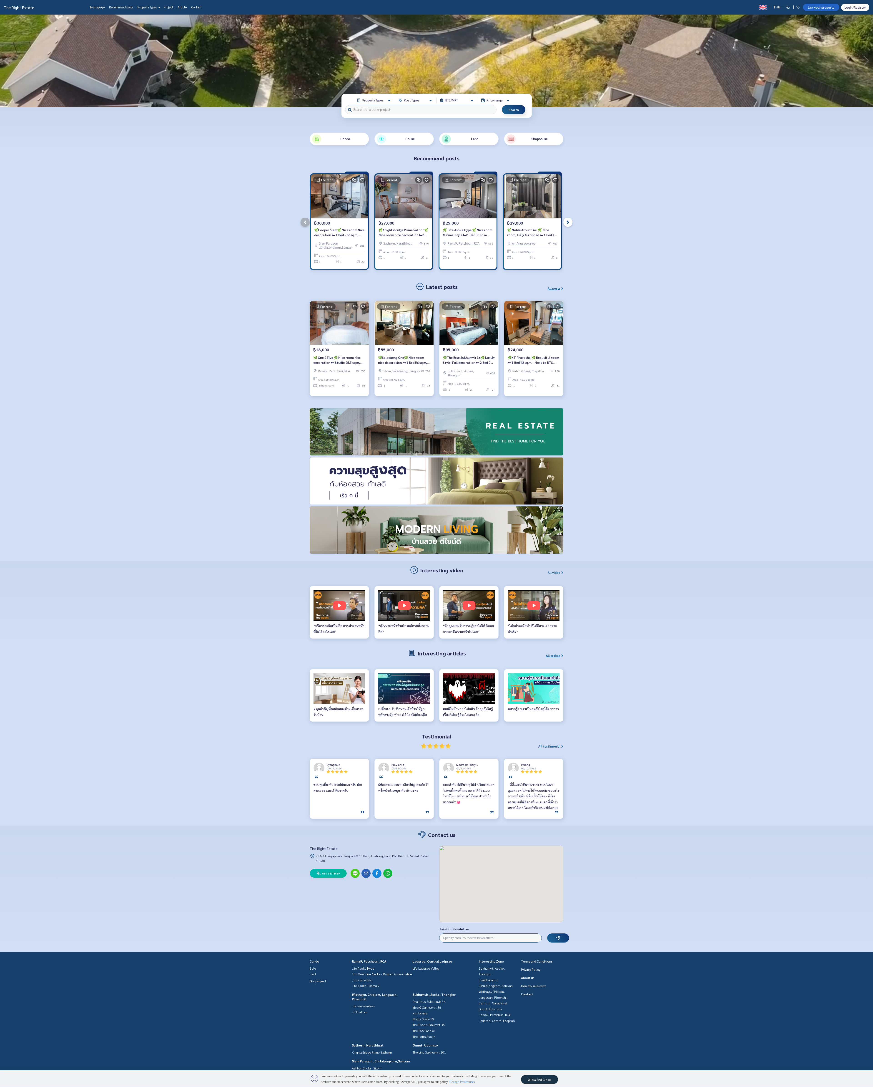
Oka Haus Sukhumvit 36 (429, 1001)
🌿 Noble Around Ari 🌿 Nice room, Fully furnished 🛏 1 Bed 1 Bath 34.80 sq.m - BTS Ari (530, 233)
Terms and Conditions (537, 961)
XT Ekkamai (420, 1013)
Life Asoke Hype (363, 968)
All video (554, 572)
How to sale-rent (533, 986)
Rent (313, 974)
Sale (313, 968)
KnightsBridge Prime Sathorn (372, 1052)
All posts (554, 288)
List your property (821, 7)
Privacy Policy (530, 969)
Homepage (97, 7)
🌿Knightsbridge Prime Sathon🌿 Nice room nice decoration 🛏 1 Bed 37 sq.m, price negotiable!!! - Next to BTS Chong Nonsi (403, 233)
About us (527, 978)
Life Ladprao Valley (426, 968)
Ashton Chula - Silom (366, 1068)
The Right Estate (19, 7)
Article (182, 7)
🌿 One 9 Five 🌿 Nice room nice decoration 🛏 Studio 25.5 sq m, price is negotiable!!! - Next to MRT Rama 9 (339, 360)
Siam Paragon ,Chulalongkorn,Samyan (381, 1061)
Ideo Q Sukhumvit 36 (427, 1007)
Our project (318, 981)
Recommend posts (121, 7)
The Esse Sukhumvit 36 (429, 1025)
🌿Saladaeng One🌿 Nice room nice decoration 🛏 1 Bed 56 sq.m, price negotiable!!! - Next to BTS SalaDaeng (402, 360)
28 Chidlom (359, 1012)
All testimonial (549, 746)
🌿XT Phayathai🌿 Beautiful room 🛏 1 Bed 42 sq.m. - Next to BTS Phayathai (533, 360)
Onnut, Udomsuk (425, 1045)
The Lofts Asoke (424, 1036)
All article (553, 655)
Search (514, 110)
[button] (866, 61)
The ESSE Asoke (424, 1031)
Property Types (147, 7)
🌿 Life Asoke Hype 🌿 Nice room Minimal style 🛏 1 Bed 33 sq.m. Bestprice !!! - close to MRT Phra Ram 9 (467, 233)
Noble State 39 (423, 1019)
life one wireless (363, 1006)
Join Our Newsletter (454, 929)
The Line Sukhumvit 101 (429, 1052)
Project (168, 7)
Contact (196, 7)
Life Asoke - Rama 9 (365, 985)
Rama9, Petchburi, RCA (369, 961)
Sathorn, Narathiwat (368, 1045)
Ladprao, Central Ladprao (432, 961)
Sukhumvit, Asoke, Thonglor (434, 994)
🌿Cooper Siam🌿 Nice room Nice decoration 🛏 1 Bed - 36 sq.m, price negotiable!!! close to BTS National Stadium (339, 233)
